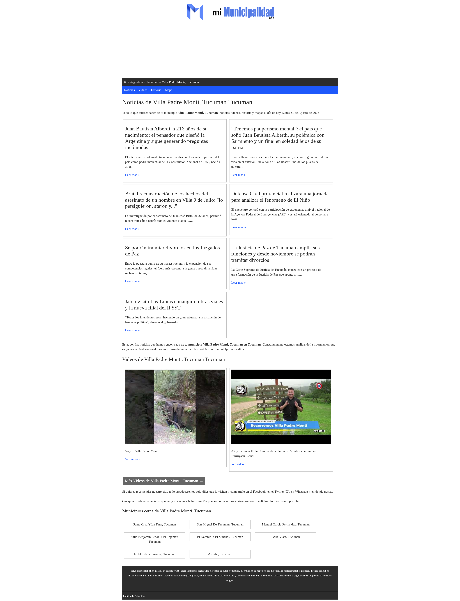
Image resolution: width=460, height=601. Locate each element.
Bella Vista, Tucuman (286, 537)
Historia (156, 90)
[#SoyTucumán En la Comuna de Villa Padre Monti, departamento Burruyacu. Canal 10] (281, 443)
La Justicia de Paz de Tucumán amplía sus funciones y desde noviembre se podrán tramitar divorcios (275, 254)
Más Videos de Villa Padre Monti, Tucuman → (164, 480)
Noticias (129, 90)
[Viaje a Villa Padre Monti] (175, 443)
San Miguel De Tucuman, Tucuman (220, 524)
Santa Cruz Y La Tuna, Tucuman (154, 524)
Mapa (168, 90)
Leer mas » (132, 175)
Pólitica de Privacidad (134, 596)
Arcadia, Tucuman (220, 554)
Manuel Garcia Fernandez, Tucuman (286, 524)
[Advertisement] (230, 51)
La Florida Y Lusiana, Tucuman (154, 554)
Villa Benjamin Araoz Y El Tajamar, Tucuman (154, 539)
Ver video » (132, 459)
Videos (142, 90)
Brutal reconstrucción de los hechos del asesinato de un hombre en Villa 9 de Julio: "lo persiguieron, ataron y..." (174, 200)
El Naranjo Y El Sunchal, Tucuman (220, 537)
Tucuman (152, 82)
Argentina (136, 82)
